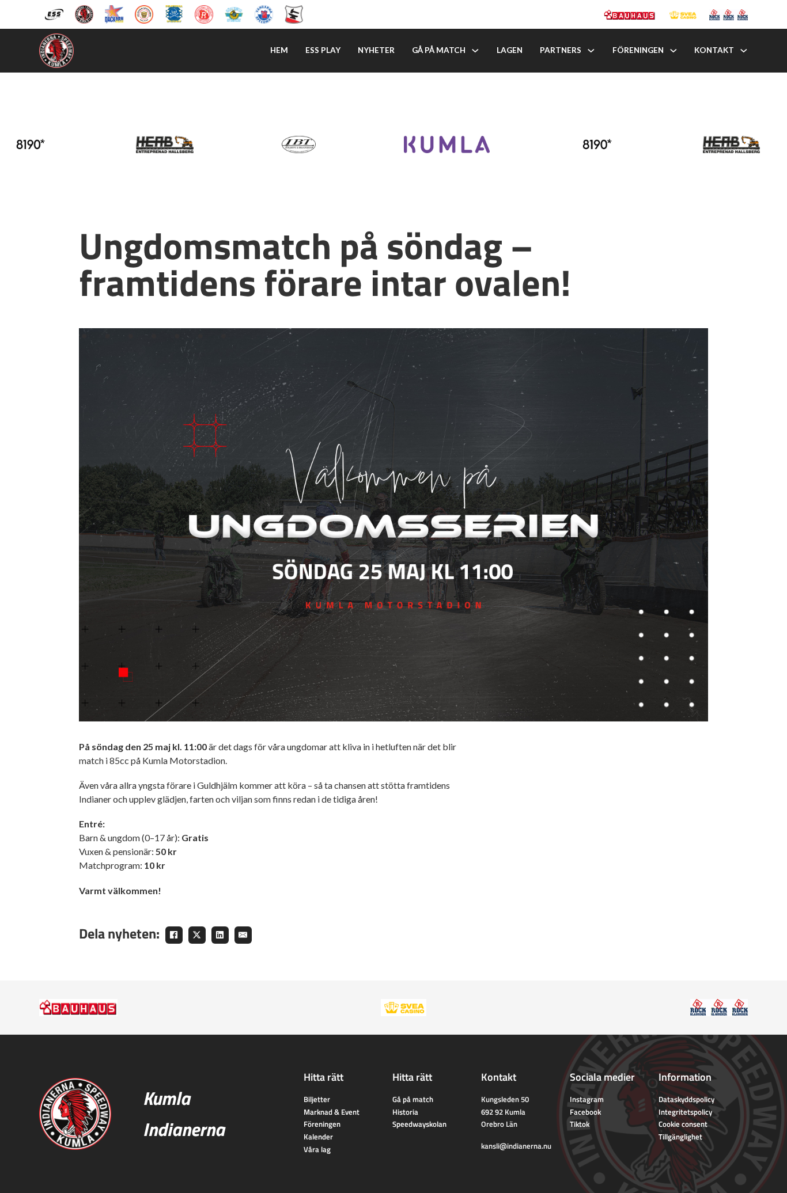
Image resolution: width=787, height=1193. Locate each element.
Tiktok (579, 1124)
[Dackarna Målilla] (114, 13)
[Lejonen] (144, 13)
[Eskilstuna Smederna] (294, 13)
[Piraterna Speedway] (174, 13)
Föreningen (638, 50)
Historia (405, 1112)
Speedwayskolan (419, 1124)
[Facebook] (174, 935)
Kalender (318, 1136)
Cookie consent (683, 1124)
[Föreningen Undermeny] (673, 50)
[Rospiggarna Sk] (204, 13)
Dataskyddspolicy (686, 1099)
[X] (197, 935)
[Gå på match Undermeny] (475, 50)
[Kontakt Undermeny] (744, 50)
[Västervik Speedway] (234, 13)
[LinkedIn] (220, 935)
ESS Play (322, 50)
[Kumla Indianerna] (84, 13)
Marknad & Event (332, 1112)
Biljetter (317, 1099)
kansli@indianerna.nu (516, 1146)
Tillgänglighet (680, 1136)
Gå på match (439, 50)
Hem (279, 50)
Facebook (585, 1112)
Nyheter (376, 50)
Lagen (510, 50)
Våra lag (317, 1149)
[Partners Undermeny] (591, 50)
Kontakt (714, 50)
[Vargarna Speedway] (264, 13)
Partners (560, 50)
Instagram (587, 1099)
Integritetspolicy (685, 1112)
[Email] (243, 935)
